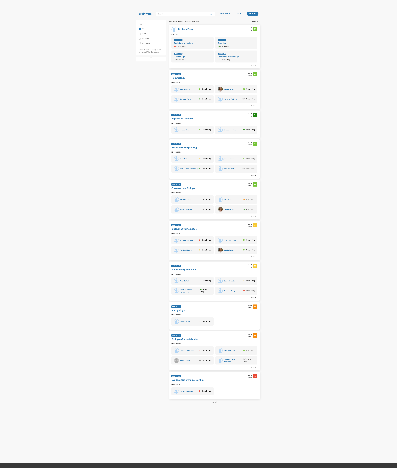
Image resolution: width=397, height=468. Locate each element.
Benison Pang (185, 29)
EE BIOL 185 (178, 40)
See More (253, 65)
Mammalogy (179, 56)
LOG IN (238, 13)
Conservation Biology (183, 188)
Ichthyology (178, 310)
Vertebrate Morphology (228, 56)
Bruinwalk (145, 14)
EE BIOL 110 (222, 53)
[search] (183, 14)
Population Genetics (182, 119)
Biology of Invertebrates (184, 339)
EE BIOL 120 (222, 40)
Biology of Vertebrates (184, 229)
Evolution (222, 43)
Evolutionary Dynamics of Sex (187, 380)
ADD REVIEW (225, 13)
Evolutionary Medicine (183, 43)
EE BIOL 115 (178, 53)
